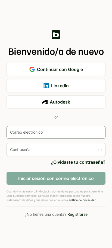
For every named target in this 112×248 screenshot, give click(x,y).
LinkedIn (60, 85)
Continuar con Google (60, 69)
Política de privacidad (82, 200)
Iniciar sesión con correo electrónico (56, 178)
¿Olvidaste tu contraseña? (78, 162)
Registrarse (77, 214)
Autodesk (60, 102)
